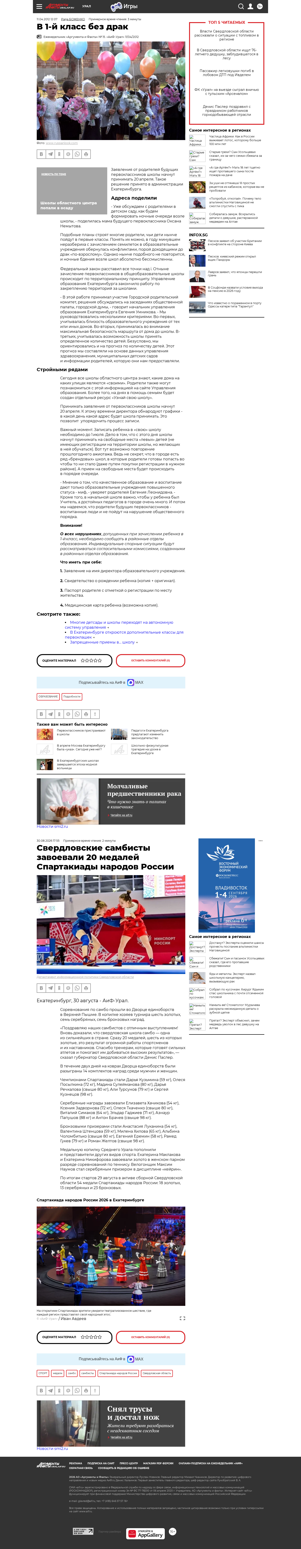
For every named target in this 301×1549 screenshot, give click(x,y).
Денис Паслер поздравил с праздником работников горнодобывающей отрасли (226, 111)
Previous (46, 1249)
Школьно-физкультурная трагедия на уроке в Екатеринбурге (149, 749)
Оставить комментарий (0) (150, 660)
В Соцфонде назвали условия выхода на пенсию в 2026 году (235, 289)
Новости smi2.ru (52, 826)
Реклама (75, 1463)
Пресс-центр (129, 1463)
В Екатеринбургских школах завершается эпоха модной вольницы (78, 764)
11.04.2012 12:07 (47, 19)
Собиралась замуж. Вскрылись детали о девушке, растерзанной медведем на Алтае (233, 217)
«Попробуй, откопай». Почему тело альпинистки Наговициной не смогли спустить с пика (235, 202)
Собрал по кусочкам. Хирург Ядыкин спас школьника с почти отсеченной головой (236, 993)
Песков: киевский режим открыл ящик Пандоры (232, 258)
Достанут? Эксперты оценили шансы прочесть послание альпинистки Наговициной (236, 946)
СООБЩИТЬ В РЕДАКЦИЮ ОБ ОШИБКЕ (123, 1468)
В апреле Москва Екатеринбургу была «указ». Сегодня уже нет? (81, 747)
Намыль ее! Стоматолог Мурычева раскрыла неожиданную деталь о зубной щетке (234, 1008)
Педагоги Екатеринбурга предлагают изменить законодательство (149, 734)
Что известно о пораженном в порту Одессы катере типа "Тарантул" (234, 305)
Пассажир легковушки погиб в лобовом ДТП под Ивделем (227, 73)
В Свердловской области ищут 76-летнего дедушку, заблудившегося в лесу (226, 54)
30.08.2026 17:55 (48, 840)
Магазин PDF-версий (158, 1463)
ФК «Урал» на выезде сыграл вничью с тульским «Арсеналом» (226, 92)
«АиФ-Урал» (49, 1318)
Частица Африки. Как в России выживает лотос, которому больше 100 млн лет (235, 140)
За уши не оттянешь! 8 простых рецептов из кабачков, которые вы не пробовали (236, 186)
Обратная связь (81, 1468)
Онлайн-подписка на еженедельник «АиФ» (211, 1463)
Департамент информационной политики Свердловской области (85, 977)
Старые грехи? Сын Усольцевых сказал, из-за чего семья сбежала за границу (235, 155)
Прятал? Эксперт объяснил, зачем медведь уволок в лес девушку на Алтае (234, 1024)
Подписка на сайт (100, 1463)
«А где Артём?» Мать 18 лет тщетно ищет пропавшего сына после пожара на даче (234, 171)
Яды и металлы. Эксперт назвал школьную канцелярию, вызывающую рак (232, 977)
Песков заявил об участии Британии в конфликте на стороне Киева (235, 242)
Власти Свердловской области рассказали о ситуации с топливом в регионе (226, 35)
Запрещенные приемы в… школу (102, 642)
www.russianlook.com (62, 143)
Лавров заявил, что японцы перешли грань (235, 273)
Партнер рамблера (110, 1531)
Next (176, 1249)
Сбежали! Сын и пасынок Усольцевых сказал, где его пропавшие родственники (236, 962)
